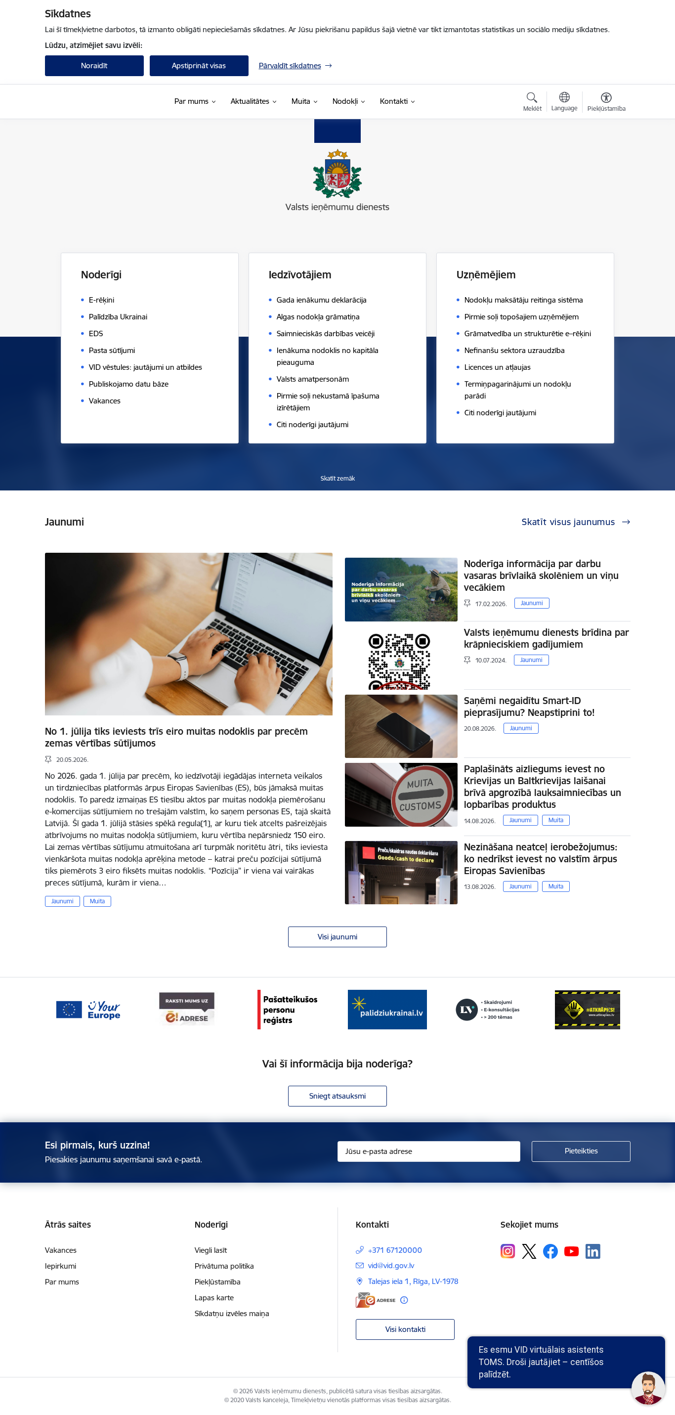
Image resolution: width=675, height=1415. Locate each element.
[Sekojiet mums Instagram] (508, 1251)
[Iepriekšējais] (68, 1009)
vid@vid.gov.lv (391, 1265)
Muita (97, 901)
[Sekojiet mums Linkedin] (593, 1251)
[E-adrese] (375, 1300)
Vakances (61, 1250)
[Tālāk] (608, 1009)
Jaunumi (62, 901)
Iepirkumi (60, 1266)
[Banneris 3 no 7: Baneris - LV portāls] (387, 1009)
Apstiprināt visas (199, 65)
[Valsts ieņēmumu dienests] (106, 102)
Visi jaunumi (337, 936)
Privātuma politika (224, 1266)
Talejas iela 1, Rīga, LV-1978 (413, 1281)
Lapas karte (214, 1297)
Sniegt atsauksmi (337, 1096)
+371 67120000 (395, 1250)
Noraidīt (94, 65)
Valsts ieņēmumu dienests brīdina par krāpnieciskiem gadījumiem (546, 638)
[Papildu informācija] (404, 1300)
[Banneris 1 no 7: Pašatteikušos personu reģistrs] (187, 1009)
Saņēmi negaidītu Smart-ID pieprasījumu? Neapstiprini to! (529, 706)
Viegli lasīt (211, 1250)
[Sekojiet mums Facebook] (550, 1251)
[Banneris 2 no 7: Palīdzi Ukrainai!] (287, 1009)
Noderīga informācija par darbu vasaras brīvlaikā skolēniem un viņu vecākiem (541, 575)
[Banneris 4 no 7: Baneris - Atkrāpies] (487, 1009)
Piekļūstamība (218, 1281)
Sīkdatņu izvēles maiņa (232, 1313)
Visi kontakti (405, 1329)
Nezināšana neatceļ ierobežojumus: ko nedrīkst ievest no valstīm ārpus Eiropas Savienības (541, 859)
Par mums (62, 1281)
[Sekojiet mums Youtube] (571, 1251)
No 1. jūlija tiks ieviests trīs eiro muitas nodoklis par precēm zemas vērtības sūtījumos (176, 737)
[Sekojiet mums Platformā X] (529, 1251)
